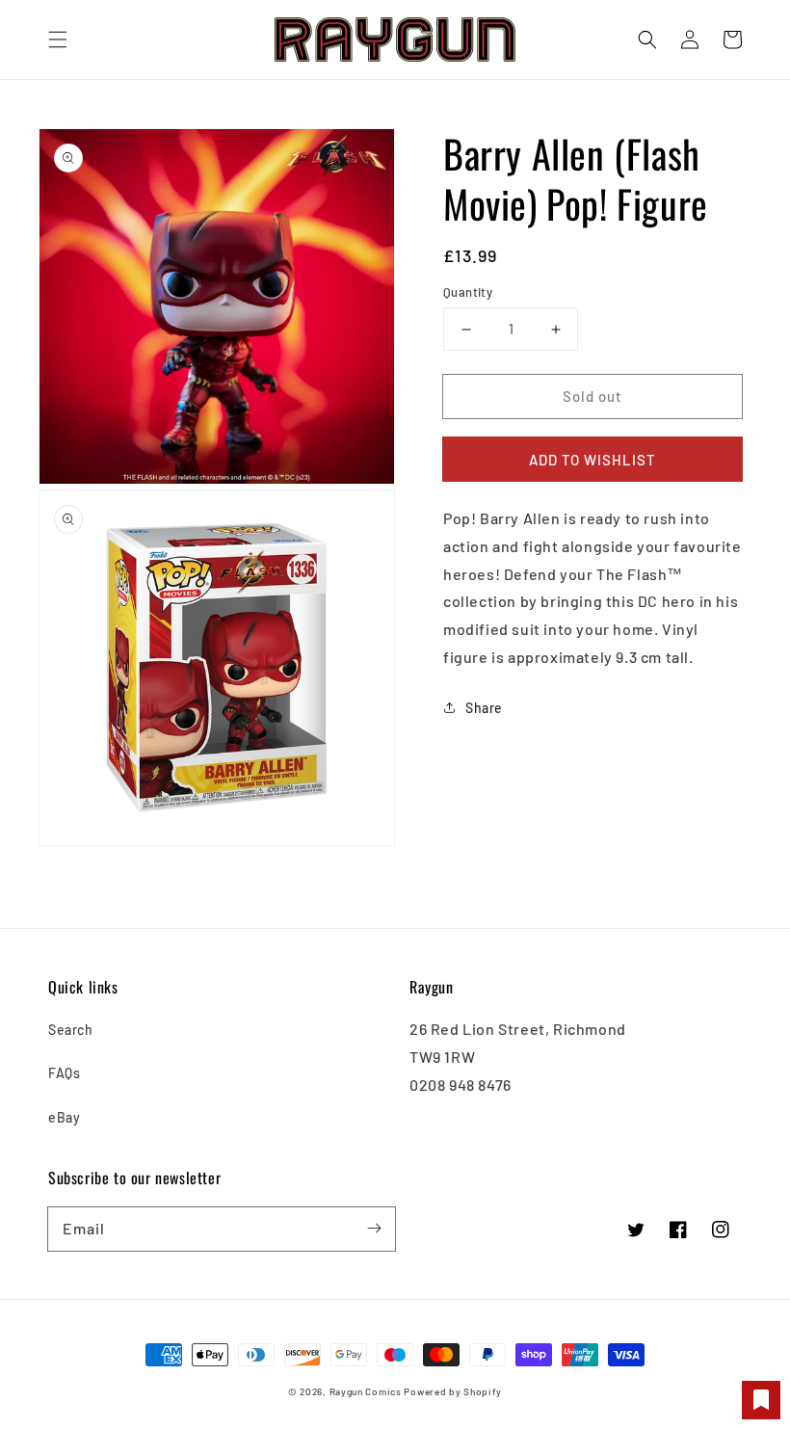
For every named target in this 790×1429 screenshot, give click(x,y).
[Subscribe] (374, 1228)
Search (70, 1029)
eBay (64, 1117)
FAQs (64, 1073)
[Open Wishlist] (761, 1400)
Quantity (467, 292)
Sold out (592, 396)
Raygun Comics (365, 1391)
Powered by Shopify (453, 1391)
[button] (58, 39)
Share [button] (484, 708)
